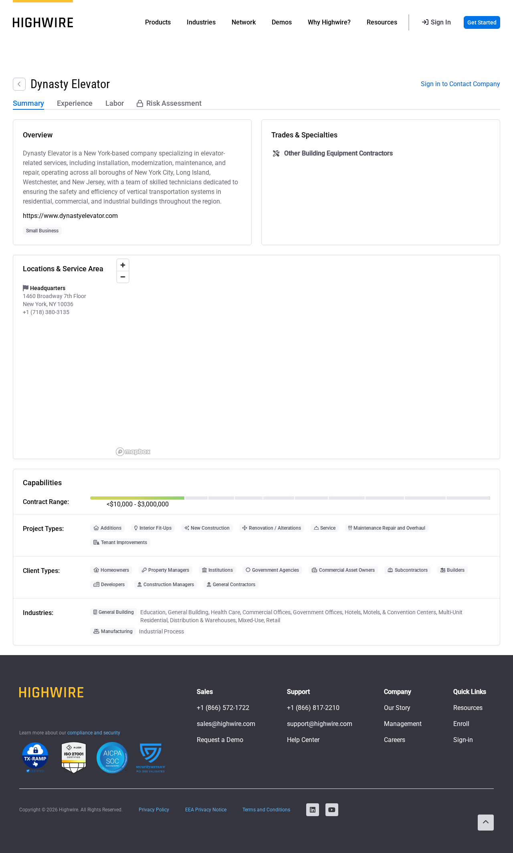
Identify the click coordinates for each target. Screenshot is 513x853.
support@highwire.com (319, 724)
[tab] (28, 104)
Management (403, 724)
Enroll (461, 724)
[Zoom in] (123, 265)
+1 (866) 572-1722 (223, 708)
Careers (394, 740)
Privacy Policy (154, 810)
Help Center (303, 740)
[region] (306, 357)
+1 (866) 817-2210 (313, 708)
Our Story (397, 708)
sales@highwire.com (226, 724)
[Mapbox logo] (133, 451)
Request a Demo (220, 740)
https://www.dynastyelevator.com (70, 216)
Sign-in (463, 740)
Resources (468, 708)
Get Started (482, 22)
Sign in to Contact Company (460, 84)
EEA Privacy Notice (205, 810)
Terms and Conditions (266, 810)
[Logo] (43, 22)
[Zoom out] (123, 276)
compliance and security (93, 733)
